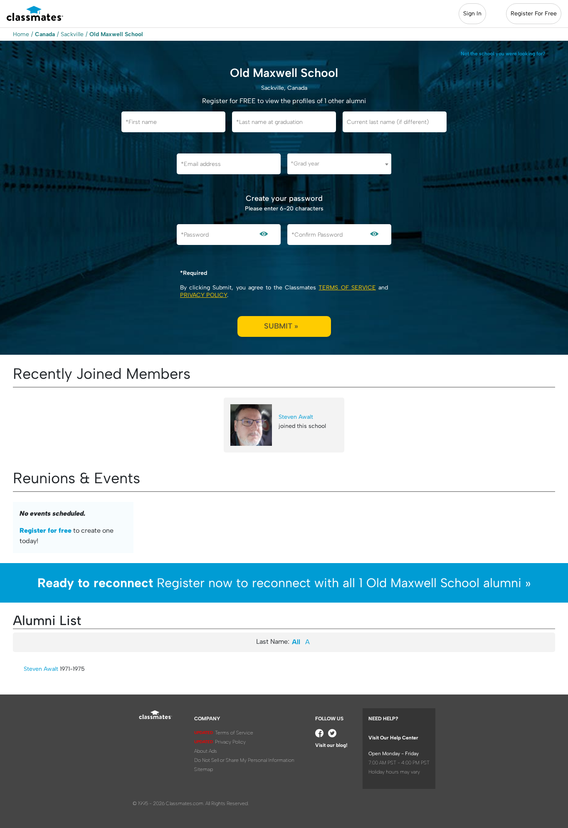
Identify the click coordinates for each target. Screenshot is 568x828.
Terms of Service (347, 287)
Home (21, 34)
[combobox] (339, 163)
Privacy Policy (203, 295)
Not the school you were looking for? (503, 54)
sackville (72, 34)
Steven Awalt (296, 416)
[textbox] (339, 163)
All (296, 642)
